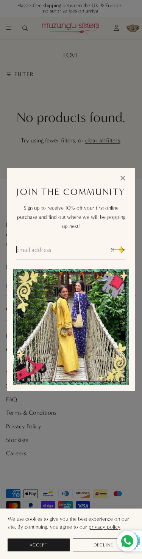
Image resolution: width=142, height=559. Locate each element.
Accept (39, 545)
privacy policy (104, 527)
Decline (103, 545)
